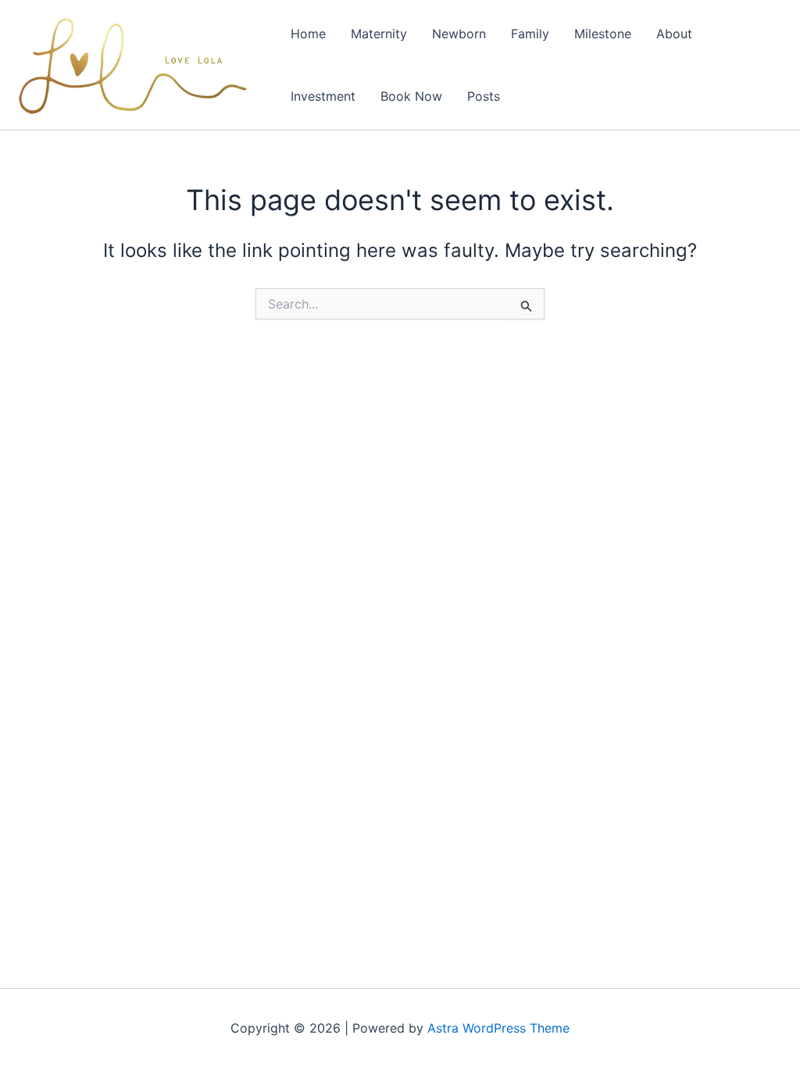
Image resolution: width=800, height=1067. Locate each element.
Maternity (379, 33)
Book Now (411, 96)
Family (530, 33)
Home (308, 33)
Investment (323, 96)
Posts (483, 96)
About (674, 33)
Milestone (602, 33)
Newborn (459, 33)
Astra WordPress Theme (498, 1028)
